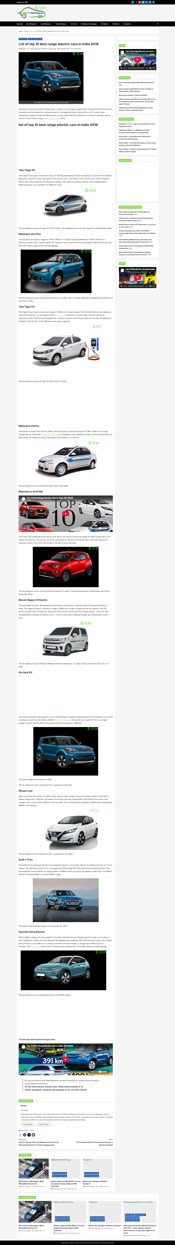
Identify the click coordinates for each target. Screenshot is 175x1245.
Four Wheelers (31, 24)
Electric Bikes (123, 143)
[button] (20, 1134)
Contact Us (127, 24)
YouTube (74, 1090)
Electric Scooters (140, 1215)
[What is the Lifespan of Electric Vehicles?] (98, 1169)
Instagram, (37, 1090)
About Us (20, 24)
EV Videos (104, 24)
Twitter (28, 1090)
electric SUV (35, 946)
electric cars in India (51, 118)
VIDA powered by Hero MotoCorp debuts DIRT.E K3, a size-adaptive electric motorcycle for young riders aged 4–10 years (137, 101)
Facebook (46, 1090)
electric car (59, 315)
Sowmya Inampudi (25, 1186)
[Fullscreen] (154, 68)
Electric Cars (23, 39)
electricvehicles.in (72, 1086)
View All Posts (43, 1124)
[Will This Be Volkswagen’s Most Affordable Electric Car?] (34, 1169)
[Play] (122, 68)
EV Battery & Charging (88, 24)
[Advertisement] (66, 149)
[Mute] (150, 68)
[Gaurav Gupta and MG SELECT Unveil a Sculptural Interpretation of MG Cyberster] (66, 1169)
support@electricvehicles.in (36, 1083)
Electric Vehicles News (59, 1176)
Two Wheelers (46, 24)
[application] (137, 59)
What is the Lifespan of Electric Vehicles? (133, 95)
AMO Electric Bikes (125, 130)
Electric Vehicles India (35, 39)
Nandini (23, 49)
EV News (116, 24)
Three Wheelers (60, 24)
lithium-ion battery (49, 434)
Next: (94, 1142)
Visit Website (28, 1124)
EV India (74, 24)
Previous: (38, 1142)
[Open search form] (157, 23)
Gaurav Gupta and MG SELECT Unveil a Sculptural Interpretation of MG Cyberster (65, 1183)
